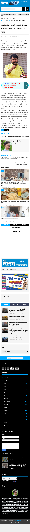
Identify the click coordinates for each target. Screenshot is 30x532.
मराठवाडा (6, 404)
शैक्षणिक (5, 422)
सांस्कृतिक (6, 425)
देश (4, 395)
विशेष (5, 419)
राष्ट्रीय (5, 416)
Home (3, 20)
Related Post (5, 167)
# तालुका (6, 130)
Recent (5, 304)
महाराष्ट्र (6, 410)
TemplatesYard (18, 520)
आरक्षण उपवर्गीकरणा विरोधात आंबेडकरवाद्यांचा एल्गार (18, 338)
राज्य (5, 413)
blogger (5, 224)
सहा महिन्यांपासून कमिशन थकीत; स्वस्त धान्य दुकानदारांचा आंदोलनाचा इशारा (15, 202)
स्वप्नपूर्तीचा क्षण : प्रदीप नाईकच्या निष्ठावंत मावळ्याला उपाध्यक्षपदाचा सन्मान (12, 85)
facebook (24, 224)
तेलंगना (5, 392)
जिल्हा (5, 383)
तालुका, (18, 36)
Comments (25, 304)
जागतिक (5, 380)
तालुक (5, 386)
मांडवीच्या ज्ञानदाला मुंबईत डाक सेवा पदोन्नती (9, 219)
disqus (15, 224)
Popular (15, 304)
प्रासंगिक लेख (7, 401)
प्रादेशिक (6, 398)
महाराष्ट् (5, 407)
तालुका (7, 20)
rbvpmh (6, 377)
